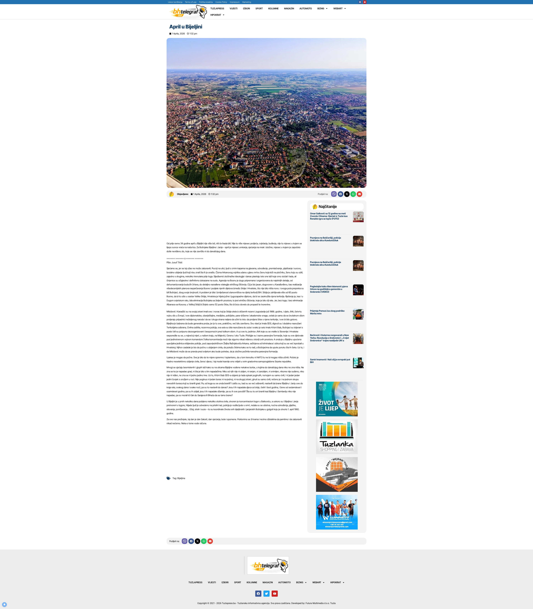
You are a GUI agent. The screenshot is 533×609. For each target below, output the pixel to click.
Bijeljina (181, 478)
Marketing (246, 2)
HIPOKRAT (215, 14)
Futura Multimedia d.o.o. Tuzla (321, 603)
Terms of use (190, 2)
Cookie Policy (221, 2)
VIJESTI (233, 8)
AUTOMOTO (306, 8)
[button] (340, 194)
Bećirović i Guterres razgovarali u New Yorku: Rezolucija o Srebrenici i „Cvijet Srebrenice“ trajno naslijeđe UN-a (329, 338)
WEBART (338, 8)
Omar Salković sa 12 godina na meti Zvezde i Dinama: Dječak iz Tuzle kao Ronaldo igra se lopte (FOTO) (329, 216)
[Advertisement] (236, 221)
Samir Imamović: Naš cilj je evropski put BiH (330, 361)
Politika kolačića (206, 2)
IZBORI (246, 8)
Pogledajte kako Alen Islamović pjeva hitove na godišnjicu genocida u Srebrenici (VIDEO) (329, 289)
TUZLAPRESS (217, 8)
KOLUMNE (273, 8)
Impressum (235, 2)
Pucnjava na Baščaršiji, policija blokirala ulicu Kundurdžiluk (325, 239)
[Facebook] (360, 2)
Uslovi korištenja (175, 2)
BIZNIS (320, 8)
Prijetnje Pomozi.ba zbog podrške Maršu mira (327, 312)
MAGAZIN (289, 8)
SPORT (259, 8)
